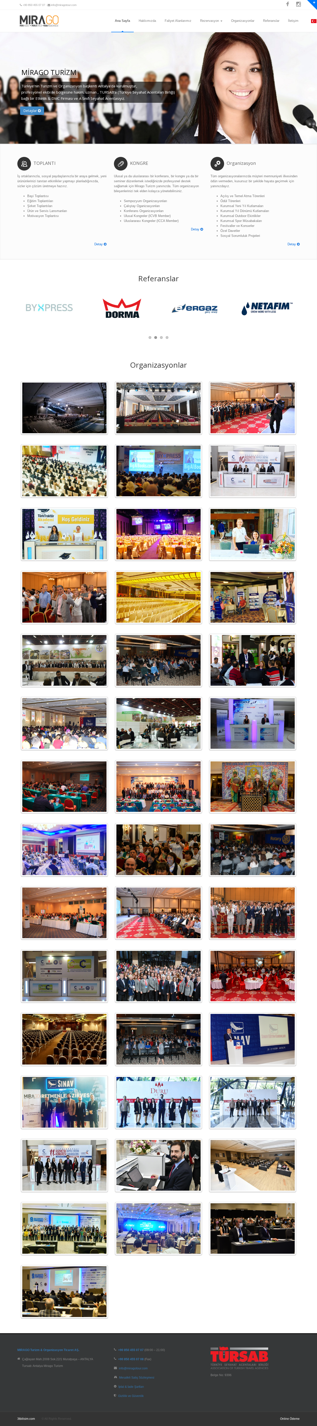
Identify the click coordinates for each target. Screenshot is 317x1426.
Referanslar (271, 21)
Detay (99, 244)
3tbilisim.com (26, 1418)
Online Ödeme (290, 1418)
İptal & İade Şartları (131, 1386)
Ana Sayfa (122, 21)
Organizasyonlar (242, 21)
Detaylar (30, 110)
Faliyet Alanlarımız (178, 21)
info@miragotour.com (64, 4)
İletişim (293, 21)
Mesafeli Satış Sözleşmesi (136, 1377)
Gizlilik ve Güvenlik (131, 1395)
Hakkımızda (147, 21)
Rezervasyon (210, 21)
